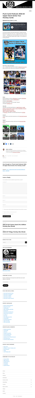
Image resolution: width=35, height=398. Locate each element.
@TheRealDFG (16, 99)
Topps (5, 350)
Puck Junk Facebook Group (8, 293)
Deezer (16, 108)
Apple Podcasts (19, 107)
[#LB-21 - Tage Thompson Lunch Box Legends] (17, 82)
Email (4, 200)
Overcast (24, 108)
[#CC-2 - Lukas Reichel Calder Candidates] (12, 90)
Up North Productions (8, 319)
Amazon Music (9, 108)
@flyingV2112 (9, 103)
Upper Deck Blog (7, 320)
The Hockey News (7, 338)
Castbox (13, 108)
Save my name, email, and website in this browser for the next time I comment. (15, 209)
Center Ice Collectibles (7, 261)
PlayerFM (4, 109)
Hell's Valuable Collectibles (8, 309)
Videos (4, 388)
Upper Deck (4, 157)
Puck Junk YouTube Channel (9, 298)
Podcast (4, 375)
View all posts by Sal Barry (16, 152)
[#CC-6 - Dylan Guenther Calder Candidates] (17, 90)
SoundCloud (6, 364)
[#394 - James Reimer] (23, 74)
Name (4, 195)
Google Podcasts (7, 361)
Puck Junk (5, 315)
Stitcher (14, 111)
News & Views (5, 386)
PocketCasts (9, 109)
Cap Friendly (6, 330)
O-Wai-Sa (5, 314)
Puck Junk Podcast (15, 155)
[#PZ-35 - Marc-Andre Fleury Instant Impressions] (23, 82)
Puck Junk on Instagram (8, 294)
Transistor (5, 112)
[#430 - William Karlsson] (17, 74)
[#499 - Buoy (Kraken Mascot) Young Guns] (12, 82)
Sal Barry (5, 155)
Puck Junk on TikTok (7, 295)
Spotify (11, 111)
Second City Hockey (7, 335)
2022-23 (4, 156)
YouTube (23, 112)
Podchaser (7, 111)
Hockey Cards (5, 379)
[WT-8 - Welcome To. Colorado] (23, 90)
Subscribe (5, 285)
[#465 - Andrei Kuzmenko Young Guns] (6, 82)
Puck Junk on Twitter (7, 297)
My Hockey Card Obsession (8, 311)
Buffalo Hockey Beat (7, 329)
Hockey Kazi (6, 310)
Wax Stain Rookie (7, 322)
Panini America (6, 349)
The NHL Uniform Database (9, 339)
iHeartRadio (20, 108)
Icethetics (5, 331)
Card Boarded (6, 308)
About (4, 391)
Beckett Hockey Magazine (8, 305)
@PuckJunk (15, 98)
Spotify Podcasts (7, 365)
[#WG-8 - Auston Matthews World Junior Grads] (6, 90)
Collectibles (5, 382)
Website (4, 204)
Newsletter (5, 377)
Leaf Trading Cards (7, 351)
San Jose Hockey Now (7, 334)
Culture (4, 384)
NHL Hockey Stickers (6, 270)
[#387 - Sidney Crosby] (6, 74)
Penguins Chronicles (7, 333)
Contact (4, 393)
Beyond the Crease (7, 306)
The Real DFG (6, 318)
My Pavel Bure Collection (8, 313)
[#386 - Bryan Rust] (12, 74)
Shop (4, 373)
